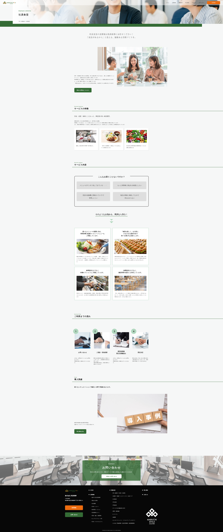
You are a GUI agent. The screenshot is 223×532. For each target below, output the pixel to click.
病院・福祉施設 (116, 511)
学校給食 (115, 505)
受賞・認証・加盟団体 (96, 515)
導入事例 (187, 2)
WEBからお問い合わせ (111, 476)
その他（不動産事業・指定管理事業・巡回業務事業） (124, 523)
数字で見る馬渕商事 (96, 497)
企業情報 (174, 2)
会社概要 (94, 503)
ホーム (167, 2)
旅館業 (114, 517)
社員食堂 (115, 499)
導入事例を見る (80, 431)
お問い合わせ (201, 2)
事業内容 (180, 2)
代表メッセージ (95, 506)
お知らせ (194, 2)
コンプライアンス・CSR (97, 518)
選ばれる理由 (95, 500)
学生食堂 (115, 502)
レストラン (115, 514)
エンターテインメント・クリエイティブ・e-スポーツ (124, 520)
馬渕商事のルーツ (95, 512)
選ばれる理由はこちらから (83, 90)
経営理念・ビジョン (96, 509)
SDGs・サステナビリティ (97, 521)
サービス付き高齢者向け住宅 (119, 508)
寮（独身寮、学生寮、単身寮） (119, 493)
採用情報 (213, 2)
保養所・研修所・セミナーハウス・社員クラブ (122, 496)
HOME (91, 490)
